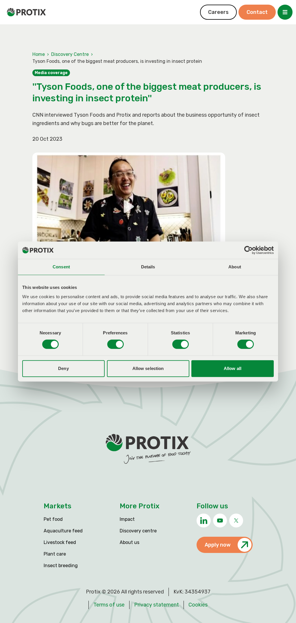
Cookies (198, 605)
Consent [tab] (61, 266)
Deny (63, 368)
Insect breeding (61, 565)
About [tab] (234, 266)
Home (38, 54)
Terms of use (109, 605)
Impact (127, 519)
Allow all (232, 368)
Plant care (55, 554)
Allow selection (148, 368)
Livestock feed (60, 542)
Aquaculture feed (63, 531)
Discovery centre (138, 531)
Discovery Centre (70, 54)
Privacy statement (156, 605)
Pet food (53, 519)
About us (129, 542)
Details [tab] (148, 266)
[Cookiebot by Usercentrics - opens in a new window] (248, 250)
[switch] (115, 344)
